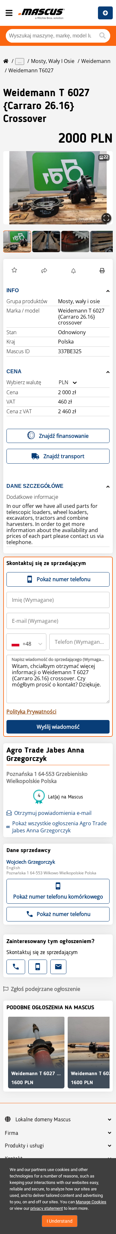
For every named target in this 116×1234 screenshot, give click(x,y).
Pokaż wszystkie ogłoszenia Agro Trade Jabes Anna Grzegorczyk (59, 827)
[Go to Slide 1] (17, 241)
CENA (14, 371)
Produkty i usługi (24, 1146)
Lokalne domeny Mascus (43, 1120)
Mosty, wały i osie (52, 61)
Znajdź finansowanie (64, 435)
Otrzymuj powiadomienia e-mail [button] (53, 813)
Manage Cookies (91, 1201)
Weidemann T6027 (30, 70)
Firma (11, 1133)
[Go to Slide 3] (75, 241)
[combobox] (58, 382)
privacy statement (46, 1208)
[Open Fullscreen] (106, 218)
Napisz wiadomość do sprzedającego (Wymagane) (58, 659)
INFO (12, 290)
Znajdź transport (64, 456)
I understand (59, 1221)
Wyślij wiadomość (58, 726)
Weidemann (96, 61)
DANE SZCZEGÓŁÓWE (34, 486)
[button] (58, 187)
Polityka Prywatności (31, 711)
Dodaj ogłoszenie (105, 12)
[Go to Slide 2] (46, 241)
